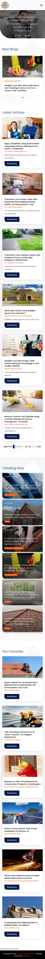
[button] (22, 97)
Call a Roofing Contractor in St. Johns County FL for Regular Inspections (19, 734)
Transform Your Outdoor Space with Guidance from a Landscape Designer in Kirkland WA (22, 257)
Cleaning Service (19, 151)
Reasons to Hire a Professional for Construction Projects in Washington (22, 782)
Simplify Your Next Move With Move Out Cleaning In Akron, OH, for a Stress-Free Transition (21, 568)
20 (30, 447)
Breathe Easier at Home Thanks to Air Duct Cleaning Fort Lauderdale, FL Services (22, 488)
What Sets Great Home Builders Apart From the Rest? (20, 311)
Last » (39, 447)
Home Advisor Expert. (27, 953)
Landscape (19, 263)
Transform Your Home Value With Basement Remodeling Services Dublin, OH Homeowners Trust (20, 202)
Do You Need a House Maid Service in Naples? (22, 23)
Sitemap (26, 956)
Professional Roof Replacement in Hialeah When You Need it (20, 923)
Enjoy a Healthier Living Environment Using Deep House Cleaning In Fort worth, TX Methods (21, 146)
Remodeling (17, 207)
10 (26, 447)
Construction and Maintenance (27, 787)
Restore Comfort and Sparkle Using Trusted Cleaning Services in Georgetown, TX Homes (21, 419)
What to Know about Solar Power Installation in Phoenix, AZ (20, 829)
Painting (18, 369)
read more (12, 163)
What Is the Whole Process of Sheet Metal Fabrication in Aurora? (22, 876)
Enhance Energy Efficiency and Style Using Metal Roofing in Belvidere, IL (21, 516)
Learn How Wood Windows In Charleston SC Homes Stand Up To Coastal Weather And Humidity (21, 595)
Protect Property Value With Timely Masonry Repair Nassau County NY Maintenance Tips (21, 541)
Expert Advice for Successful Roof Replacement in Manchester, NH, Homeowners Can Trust (20, 685)
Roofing (17, 690)
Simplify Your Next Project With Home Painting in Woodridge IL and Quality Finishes (21, 363)
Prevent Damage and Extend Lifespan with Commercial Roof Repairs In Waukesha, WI (19, 621)
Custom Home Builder (23, 316)
